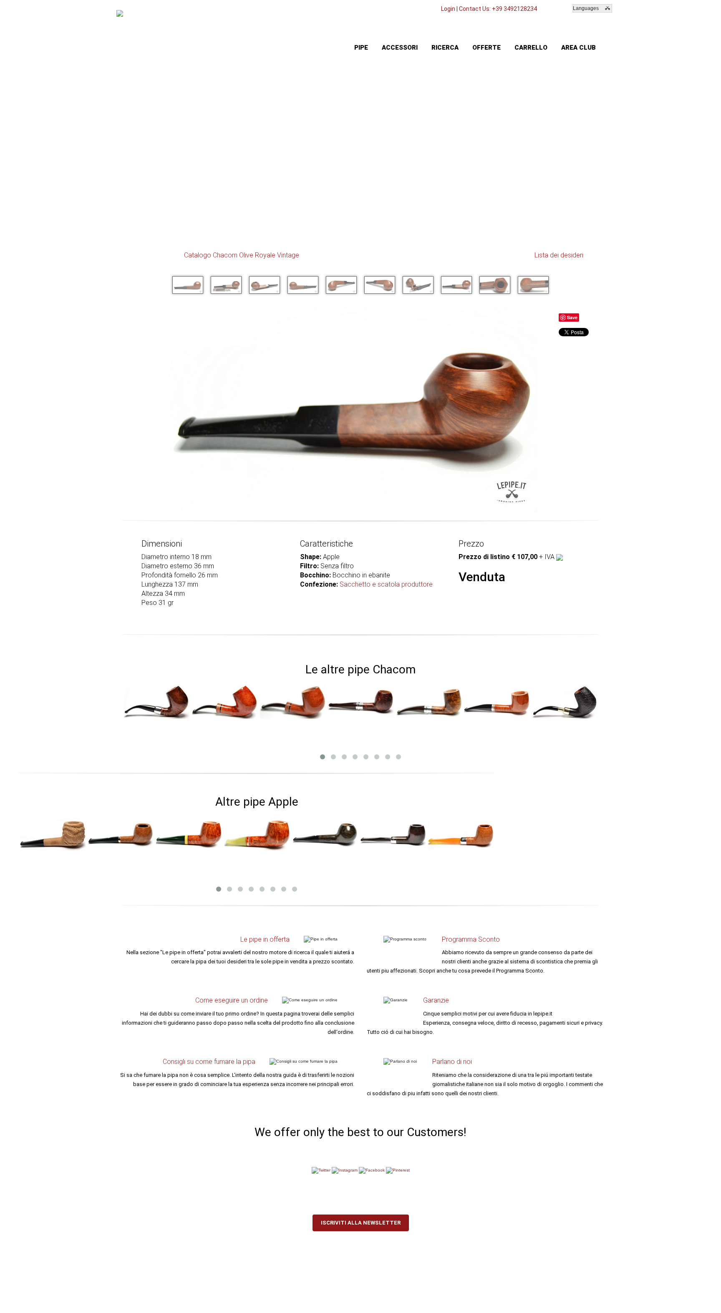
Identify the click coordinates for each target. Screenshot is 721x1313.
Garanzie (436, 1000)
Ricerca (445, 47)
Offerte (486, 47)
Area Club (578, 47)
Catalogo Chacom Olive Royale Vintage (241, 255)
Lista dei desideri (558, 255)
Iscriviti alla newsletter (361, 1223)
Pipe (361, 47)
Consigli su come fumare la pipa (209, 1062)
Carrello (530, 47)
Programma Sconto (471, 939)
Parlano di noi (452, 1062)
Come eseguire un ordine (231, 1000)
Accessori (400, 47)
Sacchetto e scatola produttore (386, 584)
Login (448, 8)
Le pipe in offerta (265, 939)
